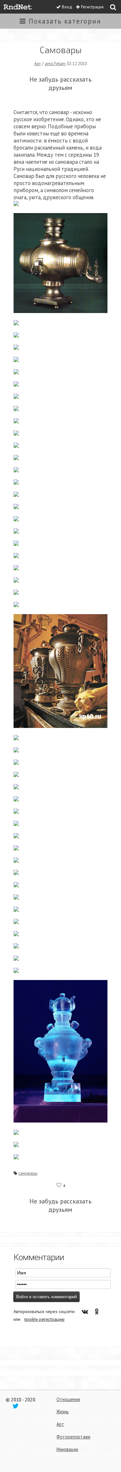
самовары (27, 1173)
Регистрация (92, 7)
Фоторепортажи (73, 1437)
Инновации (67, 1449)
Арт (37, 63)
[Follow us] (15, 1405)
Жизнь (62, 1411)
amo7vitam (55, 63)
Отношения (68, 1399)
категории (65, 21)
